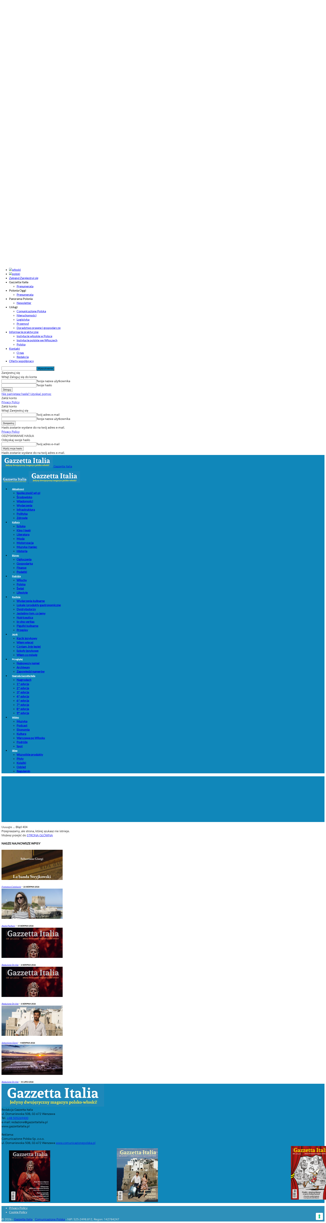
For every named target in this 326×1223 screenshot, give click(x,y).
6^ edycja (23, 700)
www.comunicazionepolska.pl (75, 1143)
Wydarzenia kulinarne (31, 601)
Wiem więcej (25, 642)
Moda (21, 538)
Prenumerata (25, 286)
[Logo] (15, 482)
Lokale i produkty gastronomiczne (39, 605)
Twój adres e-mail (48, 415)
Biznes (15, 555)
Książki (21, 762)
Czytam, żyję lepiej (29, 646)
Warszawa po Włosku (31, 738)
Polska (21, 344)
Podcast (22, 725)
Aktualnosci (18, 489)
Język (15, 634)
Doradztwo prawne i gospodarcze (39, 327)
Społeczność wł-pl (28, 493)
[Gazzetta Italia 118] (32, 957)
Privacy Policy (11, 402)
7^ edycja (23, 704)
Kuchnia (16, 597)
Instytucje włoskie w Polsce (34, 336)
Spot (20, 746)
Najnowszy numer (28, 663)
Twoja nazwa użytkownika (53, 381)
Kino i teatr (24, 530)
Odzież (21, 767)
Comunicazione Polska (31, 311)
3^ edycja (23, 692)
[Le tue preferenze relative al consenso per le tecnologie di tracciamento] (319, 1216)
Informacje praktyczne (23, 332)
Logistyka (23, 319)
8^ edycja (23, 708)
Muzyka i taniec (27, 547)
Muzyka (22, 721)
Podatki (22, 571)
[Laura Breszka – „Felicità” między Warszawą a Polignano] (32, 918)
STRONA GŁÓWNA (40, 835)
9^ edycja (23, 713)
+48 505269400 (17, 1118)
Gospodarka (25, 563)
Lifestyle (22, 592)
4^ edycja (23, 696)
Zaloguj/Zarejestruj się (23, 278)
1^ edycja (23, 684)
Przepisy (22, 630)
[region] (163, 799)
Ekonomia (23, 729)
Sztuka (21, 526)
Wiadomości (25, 501)
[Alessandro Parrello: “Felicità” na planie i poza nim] (32, 1035)
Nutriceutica (25, 617)
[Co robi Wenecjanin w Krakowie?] (32, 879)
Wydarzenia (24, 505)
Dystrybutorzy (26, 609)
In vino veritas (26, 621)
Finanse (21, 567)
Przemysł (23, 323)
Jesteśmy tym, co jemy (31, 613)
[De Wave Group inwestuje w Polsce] (32, 1074)
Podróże (16, 576)
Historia (22, 551)
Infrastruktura (26, 509)
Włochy (22, 580)
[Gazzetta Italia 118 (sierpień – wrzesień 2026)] (32, 996)
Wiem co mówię (27, 655)
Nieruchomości (26, 315)
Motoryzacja (25, 542)
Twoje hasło (44, 385)
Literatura (23, 534)
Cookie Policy (18, 1212)
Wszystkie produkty (30, 754)
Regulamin (23, 771)
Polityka (22, 513)
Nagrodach (24, 679)
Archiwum (23, 667)
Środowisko (24, 497)
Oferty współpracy (21, 361)
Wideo (15, 717)
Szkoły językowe (27, 650)
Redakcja (23, 357)
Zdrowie (22, 518)
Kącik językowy (27, 638)
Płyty (20, 758)
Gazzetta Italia (23, 1219)
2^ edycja (23, 688)
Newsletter (24, 303)
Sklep (14, 750)
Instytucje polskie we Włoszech (37, 340)
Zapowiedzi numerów (31, 671)
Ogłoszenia (24, 559)
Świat (20, 588)
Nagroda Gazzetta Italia (23, 675)
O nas (20, 352)
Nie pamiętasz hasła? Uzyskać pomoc (26, 394)
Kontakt (14, 348)
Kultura (16, 522)
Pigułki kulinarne (27, 625)
